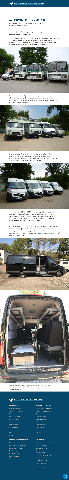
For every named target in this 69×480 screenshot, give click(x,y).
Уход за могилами (14, 456)
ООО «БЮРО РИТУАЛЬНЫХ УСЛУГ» (29, 3)
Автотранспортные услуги (44, 411)
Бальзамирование (41, 422)
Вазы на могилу (13, 424)
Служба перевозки (41, 419)
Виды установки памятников (17, 445)
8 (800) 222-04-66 (41, 445)
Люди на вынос (40, 424)
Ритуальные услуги (15, 23)
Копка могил (40, 430)
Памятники (13, 405)
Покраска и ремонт (15, 451)
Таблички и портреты (15, 411)
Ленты (11, 432)
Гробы (11, 435)
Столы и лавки (13, 427)
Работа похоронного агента (44, 408)
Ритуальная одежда (15, 414)
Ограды (11, 459)
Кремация (39, 432)
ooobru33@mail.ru (41, 463)
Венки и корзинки (14, 422)
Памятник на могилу (15, 408)
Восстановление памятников (18, 442)
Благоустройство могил (18, 440)
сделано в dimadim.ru (42, 469)
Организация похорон (33, 23)
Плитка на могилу (14, 419)
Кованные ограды (14, 453)
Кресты (11, 430)
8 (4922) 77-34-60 (41, 448)
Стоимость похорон (42, 416)
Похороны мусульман (42, 414)
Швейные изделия (14, 416)
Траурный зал (40, 427)
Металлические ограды (16, 448)
